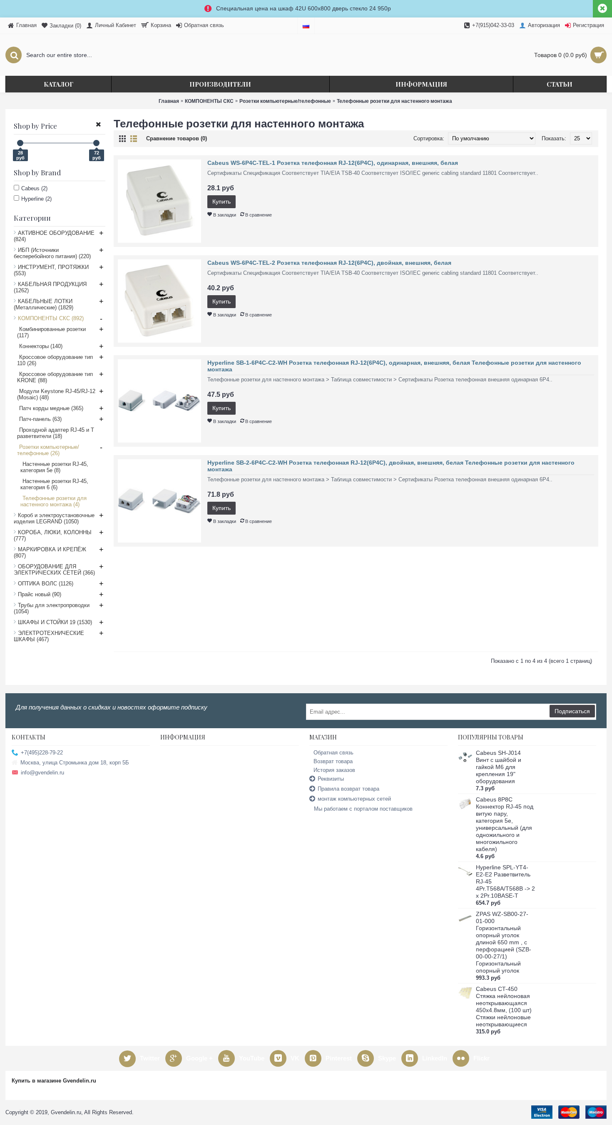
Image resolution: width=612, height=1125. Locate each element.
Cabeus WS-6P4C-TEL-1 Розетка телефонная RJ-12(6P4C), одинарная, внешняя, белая (332, 162)
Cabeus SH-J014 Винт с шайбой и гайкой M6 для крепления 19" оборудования (498, 766)
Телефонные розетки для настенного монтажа (394, 101)
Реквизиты (331, 779)
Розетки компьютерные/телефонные (285, 101)
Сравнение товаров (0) (176, 138)
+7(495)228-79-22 (42, 752)
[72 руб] (96, 143)
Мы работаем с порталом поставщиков (363, 809)
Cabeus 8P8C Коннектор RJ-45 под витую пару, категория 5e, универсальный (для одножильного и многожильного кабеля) (504, 824)
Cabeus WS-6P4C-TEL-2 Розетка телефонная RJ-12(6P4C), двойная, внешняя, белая (329, 262)
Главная (169, 101)
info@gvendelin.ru (42, 772)
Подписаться (572, 711)
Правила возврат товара (348, 789)
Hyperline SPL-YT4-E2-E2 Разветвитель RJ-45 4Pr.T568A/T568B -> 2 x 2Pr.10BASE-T (505, 881)
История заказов (334, 770)
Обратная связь (333, 752)
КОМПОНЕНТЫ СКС (209, 101)
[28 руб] (20, 143)
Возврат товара (333, 761)
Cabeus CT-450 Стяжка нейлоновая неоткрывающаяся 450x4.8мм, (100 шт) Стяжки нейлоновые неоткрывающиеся (504, 1007)
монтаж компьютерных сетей (354, 799)
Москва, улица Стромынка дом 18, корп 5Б (74, 762)
